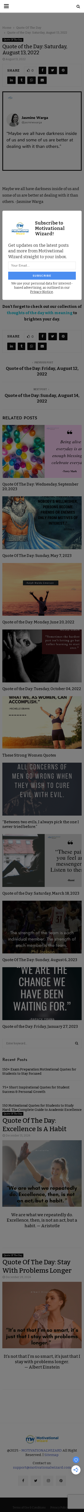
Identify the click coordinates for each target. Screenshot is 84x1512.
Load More (42, 1402)
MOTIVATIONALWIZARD (41, 1450)
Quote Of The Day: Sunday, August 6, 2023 (39, 960)
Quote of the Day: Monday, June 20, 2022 (38, 622)
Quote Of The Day (13, 39)
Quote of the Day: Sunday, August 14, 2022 (42, 398)
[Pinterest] (61, 1481)
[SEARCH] (77, 1043)
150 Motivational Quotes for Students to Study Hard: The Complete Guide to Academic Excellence (42, 1108)
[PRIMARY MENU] (6, 6)
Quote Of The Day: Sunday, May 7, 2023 (37, 555)
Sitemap (51, 1455)
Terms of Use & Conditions (29, 1507)
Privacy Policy (59, 1507)
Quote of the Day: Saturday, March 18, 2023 (40, 893)
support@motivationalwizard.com (42, 1467)
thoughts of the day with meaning (40, 313)
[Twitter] (36, 1481)
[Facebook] (23, 1481)
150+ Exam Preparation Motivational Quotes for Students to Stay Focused (39, 1071)
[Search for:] (42, 1043)
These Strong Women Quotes (29, 755)
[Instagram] (48, 1481)
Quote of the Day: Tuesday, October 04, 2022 (41, 689)
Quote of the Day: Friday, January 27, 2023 (40, 1026)
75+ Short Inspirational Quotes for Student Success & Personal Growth (36, 1089)
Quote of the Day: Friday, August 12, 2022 (42, 371)
